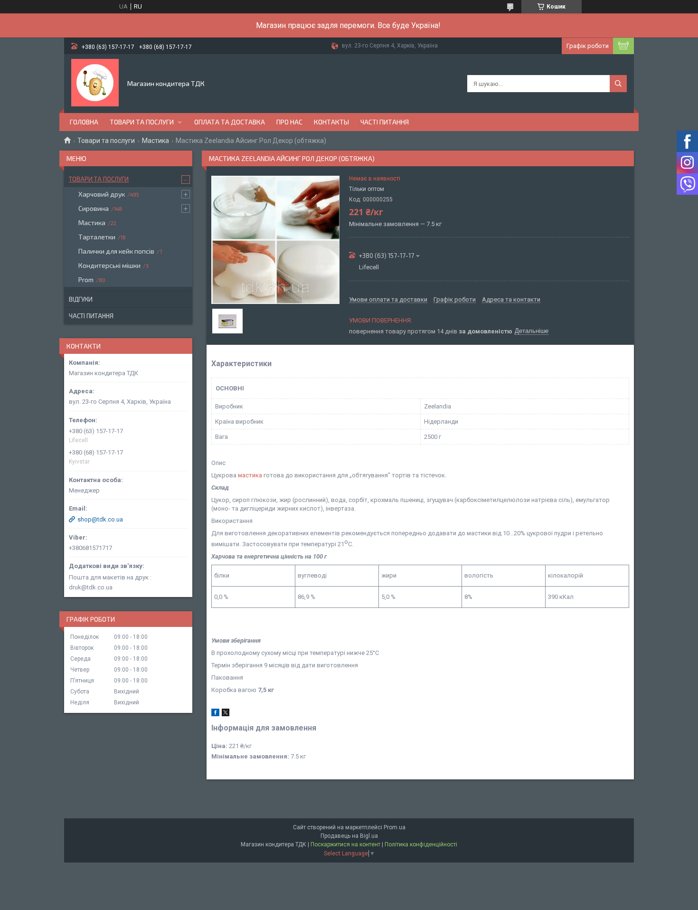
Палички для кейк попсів (116, 251)
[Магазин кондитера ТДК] (95, 82)
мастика (250, 475)
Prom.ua (395, 827)
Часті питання (384, 122)
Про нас (289, 122)
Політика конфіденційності (421, 844)
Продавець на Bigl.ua (349, 836)
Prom (86, 279)
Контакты (331, 122)
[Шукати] (618, 83)
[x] (225, 714)
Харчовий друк (101, 194)
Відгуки (81, 299)
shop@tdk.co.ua (100, 519)
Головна (84, 122)
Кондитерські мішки (109, 265)
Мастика (155, 140)
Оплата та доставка (229, 122)
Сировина (93, 208)
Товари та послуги (142, 122)
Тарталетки (96, 237)
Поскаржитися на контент (345, 844)
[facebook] (215, 714)
